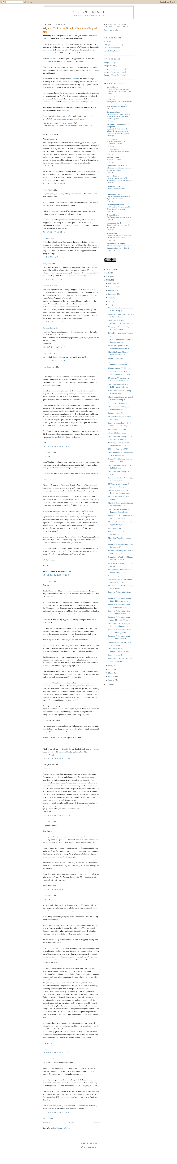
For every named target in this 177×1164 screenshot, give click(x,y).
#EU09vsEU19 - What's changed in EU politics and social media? (118, 208)
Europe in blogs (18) (111, 65)
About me (107, 41)
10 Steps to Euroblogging (113, 44)
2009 (108, 280)
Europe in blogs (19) (111, 62)
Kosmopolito (112, 233)
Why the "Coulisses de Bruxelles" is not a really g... (120, 309)
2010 (108, 276)
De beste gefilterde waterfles (116, 188)
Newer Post (47, 1122)
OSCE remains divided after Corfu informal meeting (121, 340)
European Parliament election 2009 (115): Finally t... (119, 637)
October (111, 290)
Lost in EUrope (113, 86)
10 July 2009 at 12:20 (54, 360)
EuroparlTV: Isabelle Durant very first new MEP (120, 545)
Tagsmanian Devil (114, 222)
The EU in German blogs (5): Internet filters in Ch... (119, 353)
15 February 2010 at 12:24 (57, 815)
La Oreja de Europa (114, 194)
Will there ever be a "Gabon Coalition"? (118, 533)
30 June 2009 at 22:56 (54, 232)
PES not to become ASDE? (118, 449)
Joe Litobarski (112, 139)
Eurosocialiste (48, 285)
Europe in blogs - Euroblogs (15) (116, 75)
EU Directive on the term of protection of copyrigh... (118, 485)
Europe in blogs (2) (115, 575)
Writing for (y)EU (113, 186)
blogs (51, 125)
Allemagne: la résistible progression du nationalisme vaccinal (119, 169)
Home (71, 1122)
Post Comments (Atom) (61, 1128)
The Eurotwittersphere (112, 47)
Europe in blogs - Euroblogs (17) (116, 69)
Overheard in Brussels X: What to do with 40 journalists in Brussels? (119, 236)
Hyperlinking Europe (112, 51)
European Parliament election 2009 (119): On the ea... (119, 605)
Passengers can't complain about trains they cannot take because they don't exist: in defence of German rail (119, 103)
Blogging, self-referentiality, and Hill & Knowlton (120, 328)
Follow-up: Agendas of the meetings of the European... (119, 347)
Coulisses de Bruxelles (66, 125)
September (112, 294)
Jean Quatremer (48, 367)
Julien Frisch (88, 11)
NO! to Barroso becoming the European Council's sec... (119, 510)
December (112, 283)
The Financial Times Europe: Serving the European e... (119, 624)
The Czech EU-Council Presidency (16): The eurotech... (121, 321)
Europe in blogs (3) (115, 413)
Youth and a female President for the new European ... (120, 580)
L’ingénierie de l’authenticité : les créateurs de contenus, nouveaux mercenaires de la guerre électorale (118, 131)
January (111, 680)
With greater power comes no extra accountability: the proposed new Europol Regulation (118, 116)
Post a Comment (49, 1118)
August (111, 297)
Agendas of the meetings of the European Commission (119, 363)
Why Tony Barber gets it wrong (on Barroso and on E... (120, 444)
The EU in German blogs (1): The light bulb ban (120, 466)
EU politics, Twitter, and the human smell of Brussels (118, 379)
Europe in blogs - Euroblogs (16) (116, 72)
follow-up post (60, 116)
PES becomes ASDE (115, 528)
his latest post (48, 50)
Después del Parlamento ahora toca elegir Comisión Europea (118, 197)
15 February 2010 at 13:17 (57, 889)
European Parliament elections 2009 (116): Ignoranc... (119, 631)
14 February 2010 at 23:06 (57, 575)
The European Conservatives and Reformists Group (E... (120, 398)
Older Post (96, 1122)
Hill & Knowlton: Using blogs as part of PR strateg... (120, 334)
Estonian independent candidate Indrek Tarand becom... (120, 570)
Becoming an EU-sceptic (117, 429)
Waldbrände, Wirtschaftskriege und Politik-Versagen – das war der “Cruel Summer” (119, 91)
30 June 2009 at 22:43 (54, 183)
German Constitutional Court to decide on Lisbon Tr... (120, 460)
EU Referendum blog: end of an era (118, 151)
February (111, 676)
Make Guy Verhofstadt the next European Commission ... (120, 539)
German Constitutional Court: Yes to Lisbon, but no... (121, 315)
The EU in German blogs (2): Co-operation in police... (120, 437)
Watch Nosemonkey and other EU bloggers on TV (120, 552)
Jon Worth (46, 238)
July (109, 301)
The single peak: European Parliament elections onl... (119, 491)
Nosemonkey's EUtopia (116, 243)
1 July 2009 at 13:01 (53, 279)
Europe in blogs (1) (115, 655)
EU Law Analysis (113, 112)
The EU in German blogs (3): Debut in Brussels (119, 408)
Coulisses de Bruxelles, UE (117, 165)
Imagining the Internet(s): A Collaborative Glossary (116, 142)
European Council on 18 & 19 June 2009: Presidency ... (119, 424)
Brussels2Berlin (113, 214)
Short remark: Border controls (119, 403)
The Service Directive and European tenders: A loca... (119, 650)
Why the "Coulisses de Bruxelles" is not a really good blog (70, 29)
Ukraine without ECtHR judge (119, 368)
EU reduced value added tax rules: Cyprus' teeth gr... (121, 523)
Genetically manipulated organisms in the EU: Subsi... (120, 373)
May (110, 665)
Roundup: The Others (114, 160)
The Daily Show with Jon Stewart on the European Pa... (120, 504)
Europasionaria (113, 175)
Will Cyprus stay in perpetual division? (119, 217)
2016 (108, 273)
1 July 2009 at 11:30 (53, 257)
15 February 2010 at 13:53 (57, 1052)
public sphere (85, 125)
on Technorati (74, 78)
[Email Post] (75, 123)
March (110, 673)
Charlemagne (53, 58)
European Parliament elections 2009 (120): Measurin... (119, 599)
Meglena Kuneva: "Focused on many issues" (119, 418)
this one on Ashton (63, 752)
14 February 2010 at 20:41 (57, 446)
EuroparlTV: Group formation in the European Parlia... (120, 517)
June (110, 304)
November (112, 287)
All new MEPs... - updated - (118, 433)
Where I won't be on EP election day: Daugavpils (120, 659)
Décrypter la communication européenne (118, 125)
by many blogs (78, 697)
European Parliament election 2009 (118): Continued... (119, 612)
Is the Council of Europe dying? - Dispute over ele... (120, 392)
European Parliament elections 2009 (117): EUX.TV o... (119, 618)
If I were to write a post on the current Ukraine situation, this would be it (119, 247)
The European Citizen (115, 204)
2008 (108, 684)
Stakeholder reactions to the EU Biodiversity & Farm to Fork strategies (119, 179)
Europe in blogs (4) (115, 358)
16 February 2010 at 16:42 (57, 1112)
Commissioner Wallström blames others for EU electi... (120, 558)
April (110, 669)
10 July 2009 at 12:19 (54, 347)
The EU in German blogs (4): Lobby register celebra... (119, 385)
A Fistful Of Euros (114, 157)
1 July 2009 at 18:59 (53, 321)
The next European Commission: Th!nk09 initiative (120, 454)
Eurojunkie (47, 263)
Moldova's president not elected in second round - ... (121, 643)
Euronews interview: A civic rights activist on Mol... (121, 479)
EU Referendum (113, 149)
